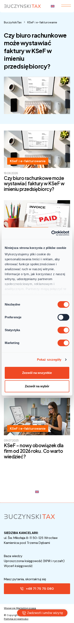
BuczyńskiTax (13, 22)
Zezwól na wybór (37, 386)
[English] (53, 6)
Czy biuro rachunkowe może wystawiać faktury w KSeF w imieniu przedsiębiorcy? (34, 183)
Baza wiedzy (13, 556)
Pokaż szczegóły (49, 359)
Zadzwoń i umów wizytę (44, 613)
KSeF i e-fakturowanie (42, 22)
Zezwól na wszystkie (37, 373)
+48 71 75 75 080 (40, 588)
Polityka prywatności (16, 619)
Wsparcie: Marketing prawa (20, 608)
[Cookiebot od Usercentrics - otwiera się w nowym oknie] (52, 233)
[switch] (63, 317)
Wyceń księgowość (18, 566)
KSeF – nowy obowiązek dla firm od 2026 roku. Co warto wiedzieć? (34, 450)
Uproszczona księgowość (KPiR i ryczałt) (34, 561)
